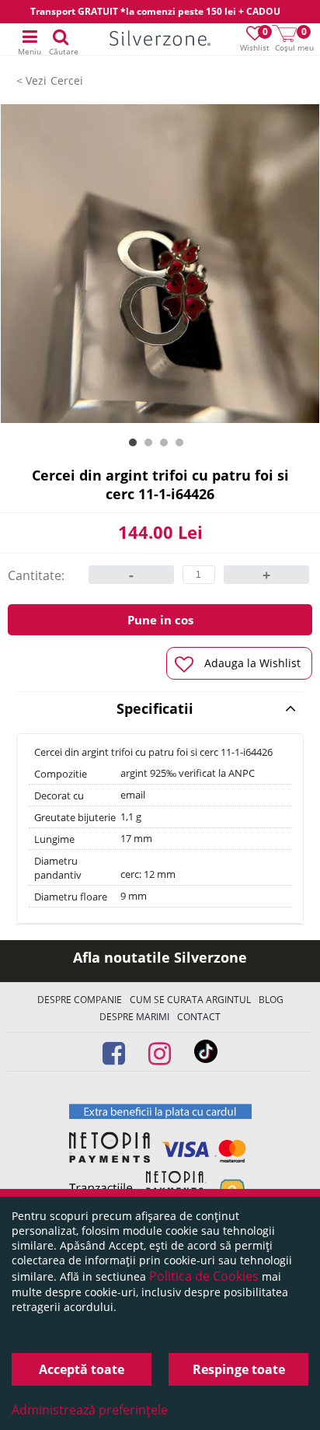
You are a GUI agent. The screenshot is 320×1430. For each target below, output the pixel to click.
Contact (199, 1016)
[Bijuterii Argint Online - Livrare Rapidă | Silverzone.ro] (160, 40)
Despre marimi (134, 1016)
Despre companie (79, 999)
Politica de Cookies (204, 1276)
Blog (271, 999)
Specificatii (155, 708)
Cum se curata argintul (190, 999)
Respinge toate (239, 1369)
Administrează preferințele (90, 1409)
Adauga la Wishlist (252, 663)
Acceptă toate (81, 1369)
